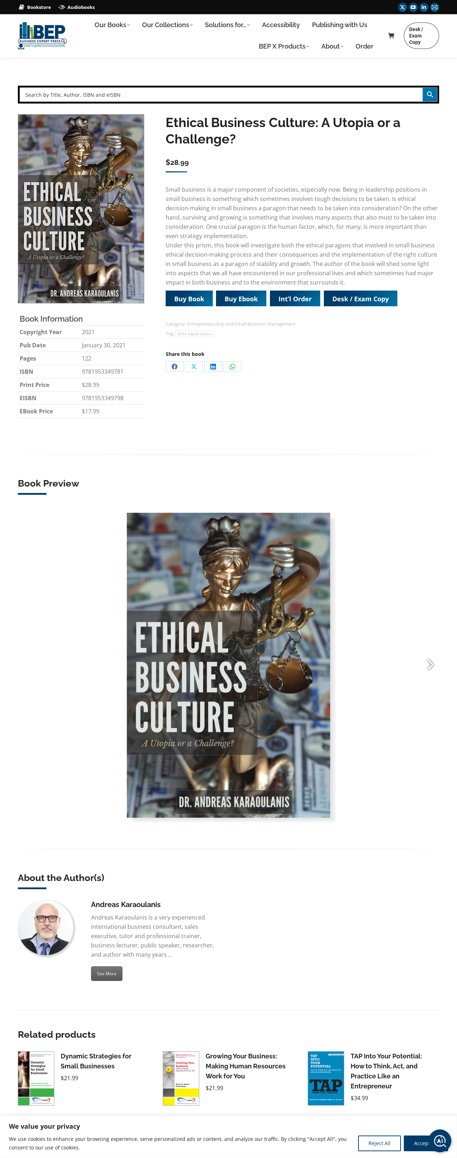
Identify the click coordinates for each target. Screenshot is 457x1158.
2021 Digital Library (195, 334)
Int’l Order (295, 298)
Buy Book (189, 298)
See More (106, 974)
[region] (228, 1137)
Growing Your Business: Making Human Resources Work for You (246, 1066)
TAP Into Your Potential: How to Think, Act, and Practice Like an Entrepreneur (386, 1071)
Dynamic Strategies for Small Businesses (96, 1061)
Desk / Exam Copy (360, 298)
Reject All (379, 1143)
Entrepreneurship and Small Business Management (241, 324)
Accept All (426, 1143)
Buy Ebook (241, 298)
